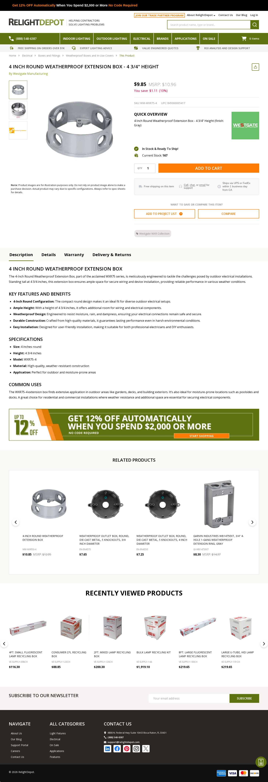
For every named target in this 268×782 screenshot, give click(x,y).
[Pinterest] (126, 748)
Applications (186, 39)
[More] (214, 15)
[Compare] (29, 675)
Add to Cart (208, 168)
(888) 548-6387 (116, 737)
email (202, 184)
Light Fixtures (58, 733)
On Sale (209, 39)
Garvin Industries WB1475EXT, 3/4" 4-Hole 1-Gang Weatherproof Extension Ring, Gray (218, 540)
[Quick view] (49, 562)
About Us (16, 733)
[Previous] (15, 522)
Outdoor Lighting (112, 39)
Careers (15, 751)
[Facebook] (117, 748)
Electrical (141, 39)
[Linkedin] (107, 748)
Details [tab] (48, 254)
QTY (139, 168)
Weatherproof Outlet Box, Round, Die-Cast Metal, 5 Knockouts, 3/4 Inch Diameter (104, 540)
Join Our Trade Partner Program (159, 15)
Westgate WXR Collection (154, 233)
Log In (254, 15)
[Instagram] (136, 748)
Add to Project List (163, 214)
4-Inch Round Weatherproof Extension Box (42, 538)
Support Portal (19, 745)
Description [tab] (21, 254)
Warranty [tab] (74, 254)
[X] (146, 748)
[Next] (252, 522)
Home (12, 55)
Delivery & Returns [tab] (111, 254)
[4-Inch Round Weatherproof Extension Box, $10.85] (48, 504)
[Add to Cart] (12, 675)
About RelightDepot (200, 15)
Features (55, 757)
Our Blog (241, 15)
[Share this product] (255, 67)
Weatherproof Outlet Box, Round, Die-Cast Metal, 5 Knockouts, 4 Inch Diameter (161, 540)
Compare (229, 214)
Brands (163, 39)
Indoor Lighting (76, 39)
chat (192, 184)
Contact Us (225, 15)
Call (186, 184)
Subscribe (244, 698)
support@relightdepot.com (123, 742)
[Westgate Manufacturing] (245, 125)
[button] (40, 48)
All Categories (67, 724)
